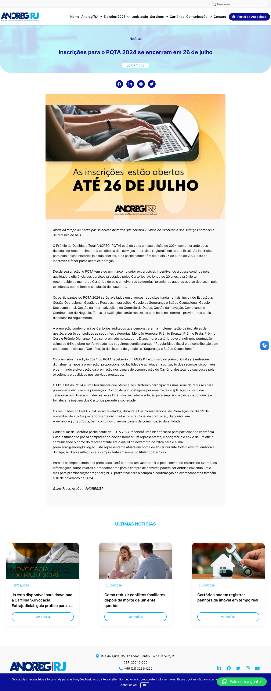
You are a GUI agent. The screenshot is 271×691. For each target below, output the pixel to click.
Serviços (157, 17)
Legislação (139, 17)
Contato (220, 17)
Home (74, 17)
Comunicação (196, 17)
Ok (145, 685)
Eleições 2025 (114, 17)
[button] (242, 681)
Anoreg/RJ (89, 17)
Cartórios (177, 17)
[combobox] (239, 4)
